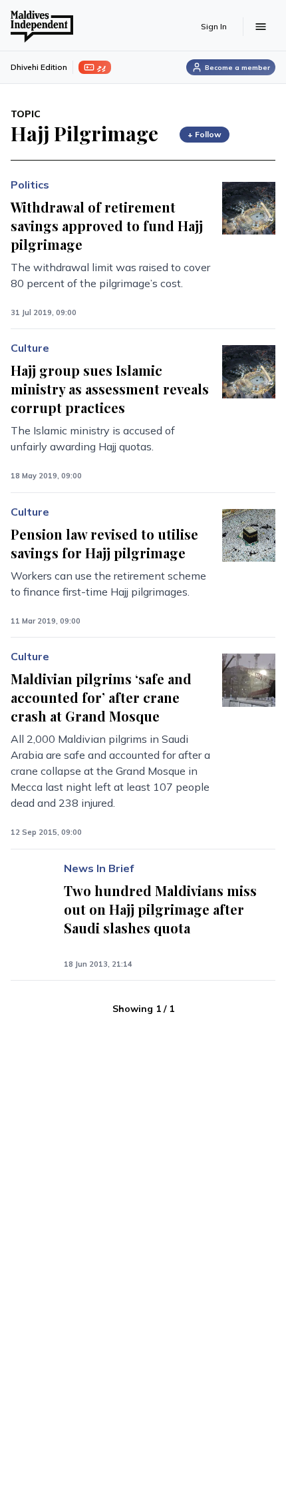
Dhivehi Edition (39, 67)
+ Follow (204, 134)
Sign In (214, 26)
